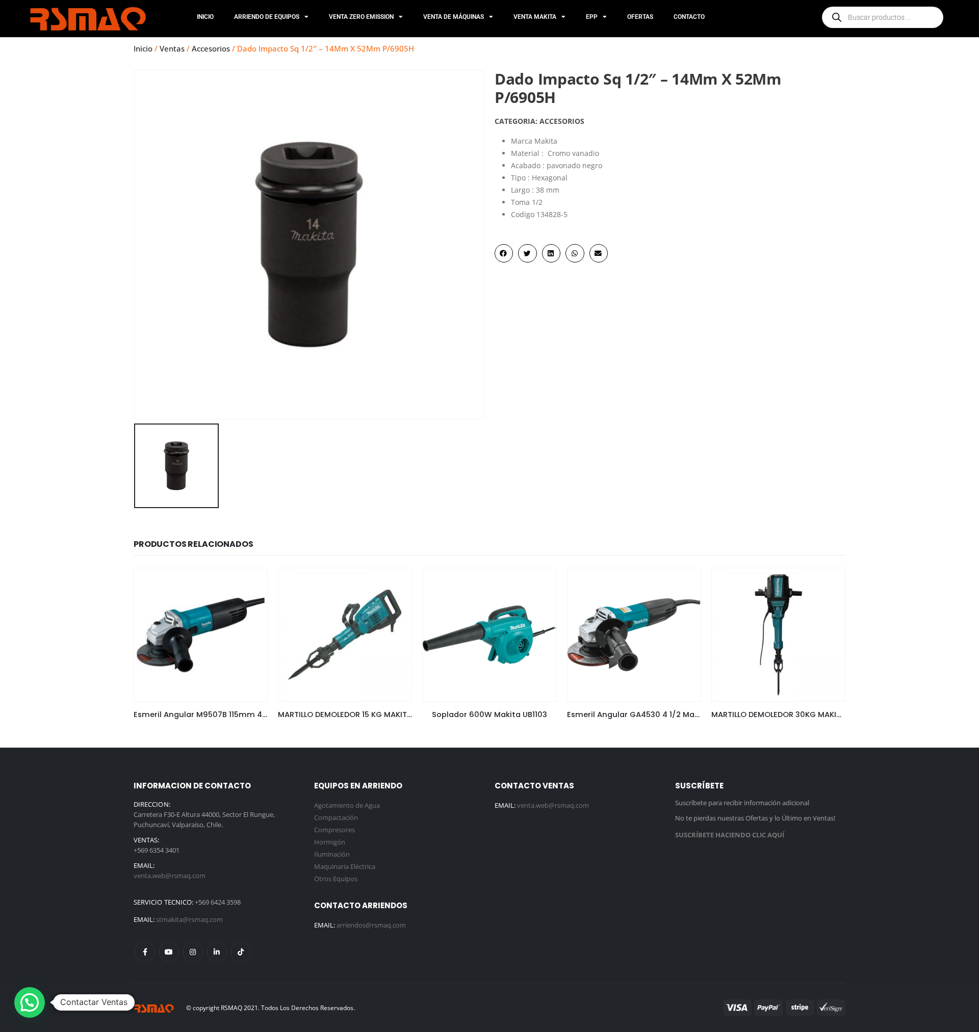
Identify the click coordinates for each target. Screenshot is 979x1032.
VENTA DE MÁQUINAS (453, 16)
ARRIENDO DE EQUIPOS (266, 16)
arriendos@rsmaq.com (371, 925)
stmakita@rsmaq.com (189, 919)
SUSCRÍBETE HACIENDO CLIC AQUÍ (729, 834)
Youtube (169, 952)
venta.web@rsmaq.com (169, 875)
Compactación (336, 817)
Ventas (172, 48)
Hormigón (329, 841)
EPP (592, 16)
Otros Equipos (335, 878)
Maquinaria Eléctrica (344, 866)
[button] (504, 253)
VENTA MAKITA (534, 16)
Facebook (145, 952)
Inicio (205, 16)
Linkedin (217, 952)
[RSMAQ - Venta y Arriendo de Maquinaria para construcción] (154, 1007)
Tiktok (240, 952)
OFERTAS (640, 16)
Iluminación (332, 854)
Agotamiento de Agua (347, 805)
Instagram (193, 952)
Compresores (334, 829)
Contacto (689, 16)
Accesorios (211, 48)
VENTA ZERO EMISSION (361, 16)
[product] (200, 634)
